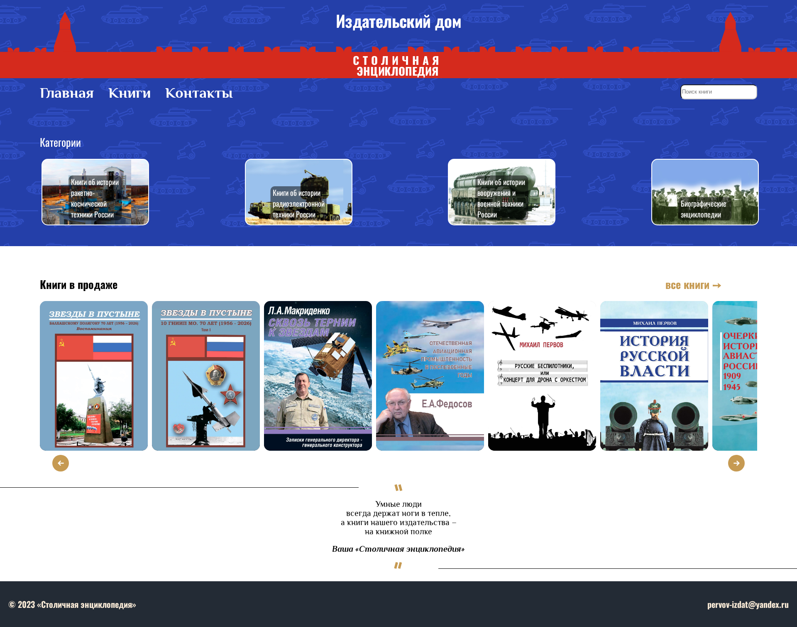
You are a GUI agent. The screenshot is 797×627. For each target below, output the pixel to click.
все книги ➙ (693, 284)
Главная (67, 92)
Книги (129, 92)
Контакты (199, 92)
